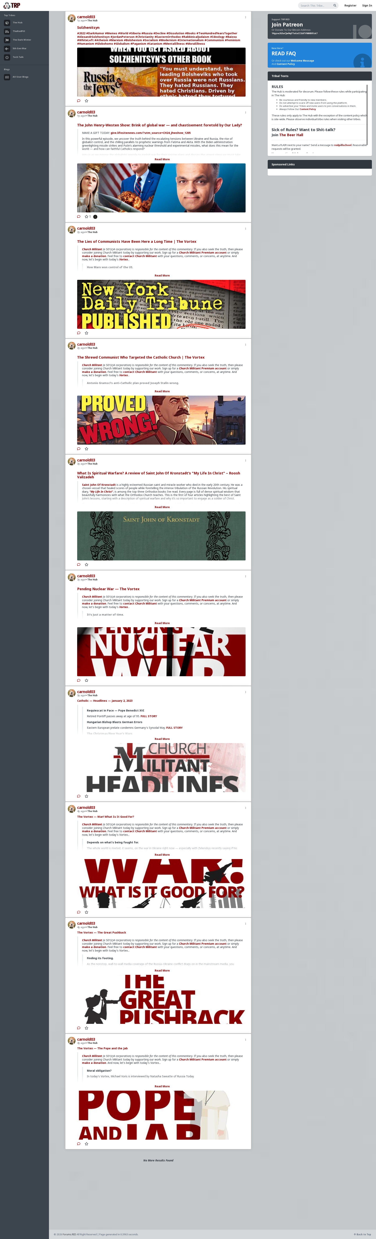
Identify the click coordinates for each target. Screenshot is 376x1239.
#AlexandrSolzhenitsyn (93, 37)
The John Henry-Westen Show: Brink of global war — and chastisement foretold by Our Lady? (159, 125)
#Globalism (122, 43)
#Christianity (144, 37)
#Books (190, 33)
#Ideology (217, 37)
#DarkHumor (95, 33)
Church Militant (92, 249)
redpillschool (343, 145)
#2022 (81, 33)
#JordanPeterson (122, 37)
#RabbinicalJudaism (195, 37)
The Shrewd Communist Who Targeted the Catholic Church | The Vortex (140, 357)
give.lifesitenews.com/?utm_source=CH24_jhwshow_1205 (151, 133)
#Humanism (85, 43)
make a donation (94, 256)
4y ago (81, 811)
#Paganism (138, 43)
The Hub (92, 20)
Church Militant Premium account (203, 252)
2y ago (81, 232)
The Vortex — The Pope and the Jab (102, 1048)
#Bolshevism (133, 40)
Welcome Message (302, 60)
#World (123, 33)
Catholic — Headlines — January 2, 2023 (105, 700)
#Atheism (101, 40)
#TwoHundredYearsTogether (216, 33)
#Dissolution (175, 33)
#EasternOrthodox (168, 37)
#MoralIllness (195, 43)
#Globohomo (104, 43)
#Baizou (231, 37)
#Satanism (154, 43)
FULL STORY (149, 716)
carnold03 (86, 16)
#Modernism (168, 40)
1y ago (81, 20)
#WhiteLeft (85, 40)
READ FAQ (284, 53)
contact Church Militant (140, 256)
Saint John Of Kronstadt (99, 485)
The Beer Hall (291, 134)
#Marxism (116, 40)
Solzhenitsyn (88, 27)
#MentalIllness (174, 43)
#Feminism (232, 40)
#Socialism (150, 40)
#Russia (147, 33)
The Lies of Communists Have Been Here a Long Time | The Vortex (136, 241)
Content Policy (286, 64)
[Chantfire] (94, 216)
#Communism (214, 40)
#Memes (111, 33)
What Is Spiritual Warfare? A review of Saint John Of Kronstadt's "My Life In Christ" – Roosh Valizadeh (158, 475)
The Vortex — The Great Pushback (101, 932)
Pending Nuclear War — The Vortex (108, 588)
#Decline (159, 33)
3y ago (81, 463)
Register (350, 5)
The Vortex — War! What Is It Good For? (105, 816)
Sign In (367, 5)
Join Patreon (287, 24)
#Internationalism (190, 40)
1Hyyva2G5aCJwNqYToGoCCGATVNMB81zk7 (294, 33)
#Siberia (135, 33)
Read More (162, 159)
